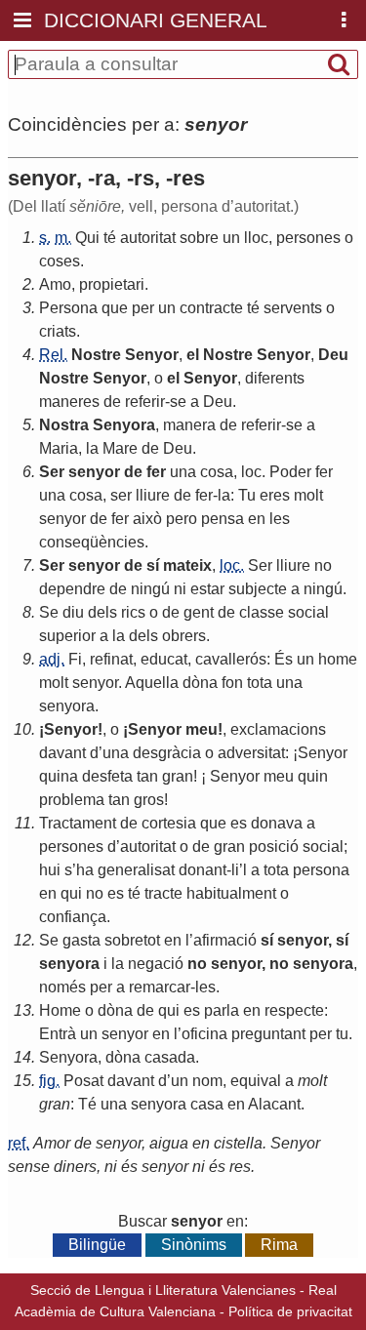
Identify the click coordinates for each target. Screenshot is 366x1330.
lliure (153, 495)
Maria (58, 448)
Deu (333, 354)
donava (277, 823)
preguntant (268, 1034)
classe (261, 612)
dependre (72, 589)
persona (321, 870)
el (192, 354)
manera (189, 425)
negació (155, 963)
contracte (211, 308)
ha (85, 870)
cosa (216, 471)
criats (57, 331)
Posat (83, 1080)
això (147, 518)
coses (59, 261)
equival (255, 1080)
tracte (163, 893)
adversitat (251, 753)
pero (181, 518)
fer (156, 471)
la (92, 448)
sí (152, 565)
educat (164, 659)
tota (259, 682)
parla (221, 1010)
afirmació (225, 940)
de (112, 401)
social (308, 612)
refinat (111, 659)
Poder (290, 471)
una (183, 471)
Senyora (124, 425)
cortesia (169, 823)
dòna (200, 682)
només (62, 987)
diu (73, 612)
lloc (256, 237)
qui (71, 893)
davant (62, 753)
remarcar (159, 987)
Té (87, 1104)
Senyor (152, 354)
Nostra (64, 425)
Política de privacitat (290, 1311)
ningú (150, 589)
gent (198, 612)
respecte (294, 1010)
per (143, 308)
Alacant (274, 1104)
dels (102, 612)
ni (180, 589)
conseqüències (91, 542)
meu (201, 729)
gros (149, 799)
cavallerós (230, 659)
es (238, 823)
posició (274, 846)
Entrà (57, 1034)
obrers (184, 635)
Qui (87, 237)
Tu (247, 495)
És (283, 659)
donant (202, 870)
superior (67, 635)
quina (58, 776)
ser (121, 495)
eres (275, 495)
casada (169, 1057)
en (256, 518)
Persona (68, 308)
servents (293, 308)
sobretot (132, 940)
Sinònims (193, 1244)
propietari (111, 284)
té (109, 237)
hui (50, 870)
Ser (51, 471)
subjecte (257, 589)
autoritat (148, 237)
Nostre (96, 354)
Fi (75, 659)
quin (313, 776)
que (115, 308)
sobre (199, 237)
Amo (55, 284)
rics (133, 612)
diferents (275, 378)
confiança (72, 916)
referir (145, 401)
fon (232, 682)
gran (177, 776)
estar (207, 589)
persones (308, 237)
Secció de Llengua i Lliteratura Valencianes (163, 1290)
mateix (187, 565)
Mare (120, 448)
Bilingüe (97, 1244)
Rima (279, 1244)
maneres (69, 401)
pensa (222, 518)
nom (207, 1080)
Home (60, 1010)
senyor (94, 471)
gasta (81, 940)
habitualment (231, 893)
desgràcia (167, 753)
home (337, 659)
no (323, 565)
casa (207, 1104)
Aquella (152, 682)
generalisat (136, 870)
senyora (67, 706)
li (235, 870)
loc (251, 471)
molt (308, 495)
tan (147, 776)
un (231, 237)
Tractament (77, 823)
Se (49, 612)
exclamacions (278, 729)
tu (342, 1034)
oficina (204, 1034)
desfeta (107, 776)
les (279, 518)
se (178, 401)
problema (71, 799)
